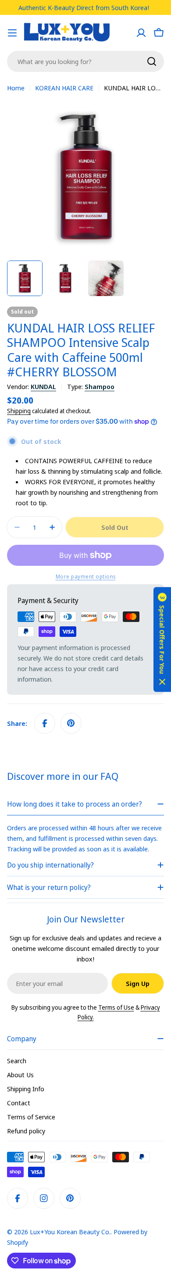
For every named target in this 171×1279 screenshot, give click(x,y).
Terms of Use (116, 1007)
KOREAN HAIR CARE (64, 87)
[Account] (141, 33)
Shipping (19, 411)
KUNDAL (43, 386)
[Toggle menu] (12, 33)
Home (16, 87)
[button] (162, 639)
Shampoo (99, 386)
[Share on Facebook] (44, 723)
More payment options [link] (86, 576)
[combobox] (85, 61)
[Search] (151, 61)
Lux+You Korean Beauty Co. (70, 1231)
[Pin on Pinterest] (71, 723)
